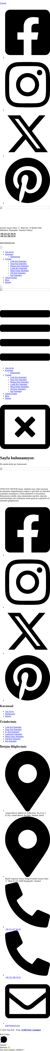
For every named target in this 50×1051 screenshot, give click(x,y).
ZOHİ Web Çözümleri (31, 1030)
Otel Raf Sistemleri (18, 273)
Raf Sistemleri (16, 275)
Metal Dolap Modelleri (19, 271)
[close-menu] (1, 287)
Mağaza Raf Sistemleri (19, 266)
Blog (7, 280)
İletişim (8, 282)
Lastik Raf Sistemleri (18, 268)
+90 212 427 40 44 (8, 234)
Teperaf (3, 3)
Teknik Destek (11, 278)
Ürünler (8, 259)
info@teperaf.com (7, 243)
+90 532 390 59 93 (8, 236)
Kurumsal (9, 254)
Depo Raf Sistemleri (18, 264)
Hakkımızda (15, 257)
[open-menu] (1, 247)
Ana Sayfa (9, 252)
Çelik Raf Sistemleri (18, 261)
